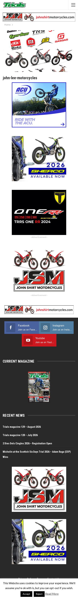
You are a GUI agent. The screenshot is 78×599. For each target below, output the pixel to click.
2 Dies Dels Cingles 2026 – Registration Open (27, 443)
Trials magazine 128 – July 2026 (20, 435)
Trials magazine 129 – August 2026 (22, 426)
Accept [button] (26, 594)
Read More (52, 593)
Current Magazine (18, 361)
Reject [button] (39, 594)
